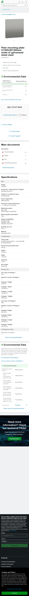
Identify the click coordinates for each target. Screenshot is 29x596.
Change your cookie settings (14, 588)
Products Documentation (8, 561)
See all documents (8, 167)
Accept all (14, 593)
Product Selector (6, 566)
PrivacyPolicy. (13, 530)
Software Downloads (7, 564)
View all (8, 14)
